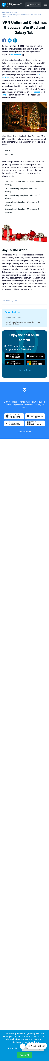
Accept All (24, 1055)
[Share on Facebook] (4, 40)
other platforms (24, 370)
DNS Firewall (15, 55)
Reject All (12, 1048)
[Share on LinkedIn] (15, 40)
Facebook (37, 92)
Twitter (5, 95)
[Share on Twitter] (10, 40)
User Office (34, 5)
